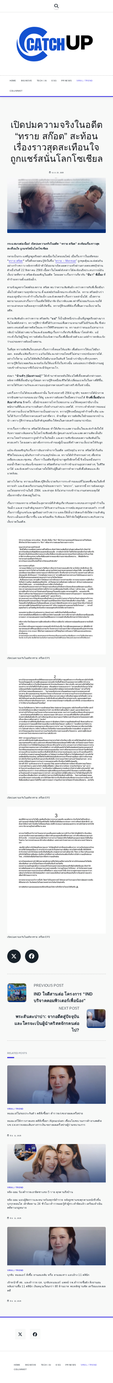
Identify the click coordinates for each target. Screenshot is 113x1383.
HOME (13, 81)
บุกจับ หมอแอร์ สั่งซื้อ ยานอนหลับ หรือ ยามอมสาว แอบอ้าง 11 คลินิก (48, 1274)
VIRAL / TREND (85, 81)
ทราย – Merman (65, 260)
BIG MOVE (26, 81)
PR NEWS (66, 81)
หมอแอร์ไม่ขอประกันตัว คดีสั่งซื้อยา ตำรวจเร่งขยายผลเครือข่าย (45, 1113)
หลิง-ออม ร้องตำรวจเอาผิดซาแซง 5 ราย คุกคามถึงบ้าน (40, 1192)
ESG (54, 81)
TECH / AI (42, 81)
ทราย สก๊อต (16, 260)
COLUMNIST (16, 91)
